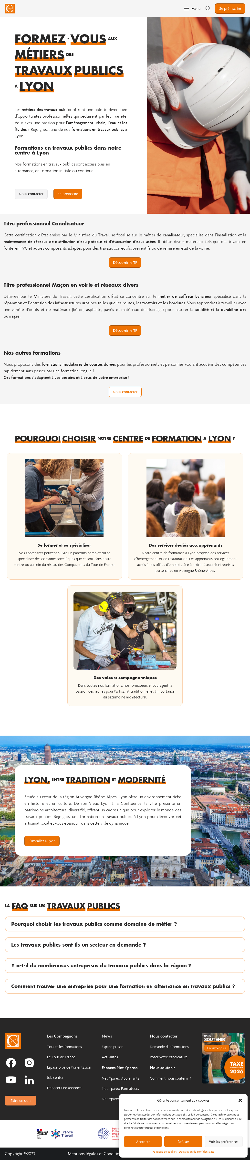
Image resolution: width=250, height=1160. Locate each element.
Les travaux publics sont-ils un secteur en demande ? (78, 944)
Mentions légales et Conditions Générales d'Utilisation (116, 1153)
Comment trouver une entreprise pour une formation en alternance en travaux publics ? (123, 986)
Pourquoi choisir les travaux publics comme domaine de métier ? (94, 924)
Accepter (143, 1141)
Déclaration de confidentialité (196, 1151)
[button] (240, 1100)
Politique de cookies (165, 1151)
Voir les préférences (223, 1141)
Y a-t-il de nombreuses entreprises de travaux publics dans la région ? (101, 965)
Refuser (183, 1141)
